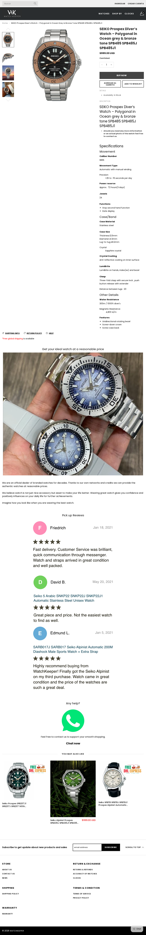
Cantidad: (105, 58)
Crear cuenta (136, 3)
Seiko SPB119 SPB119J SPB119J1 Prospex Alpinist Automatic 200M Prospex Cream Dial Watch (113, 804)
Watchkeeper (17, 930)
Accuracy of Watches (85, 874)
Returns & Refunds (83, 869)
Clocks (129, 13)
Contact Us (8, 874)
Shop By (117, 13)
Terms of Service (82, 894)
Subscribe (110, 847)
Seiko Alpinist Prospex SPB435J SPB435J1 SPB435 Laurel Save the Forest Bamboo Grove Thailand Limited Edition (63, 821)
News (5, 878)
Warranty (7, 914)
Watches (104, 13)
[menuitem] (104, 13)
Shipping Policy (10, 894)
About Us (7, 869)
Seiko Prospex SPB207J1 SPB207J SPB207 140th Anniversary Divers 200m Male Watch (15, 805)
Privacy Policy (81, 898)
